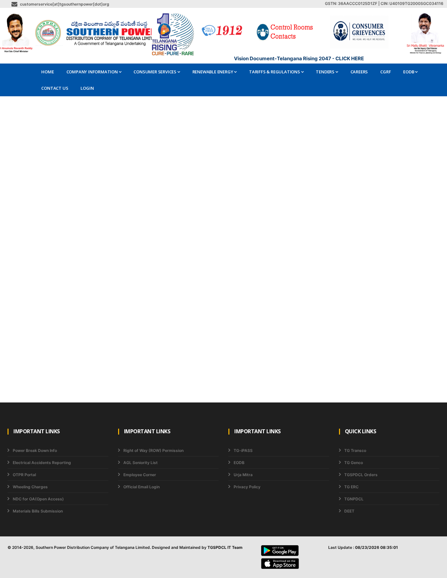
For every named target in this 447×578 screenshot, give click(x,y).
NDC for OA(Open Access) (38, 498)
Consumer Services (155, 72)
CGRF (385, 72)
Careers (359, 72)
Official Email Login (141, 486)
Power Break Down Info (35, 450)
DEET (349, 511)
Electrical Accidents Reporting (42, 462)
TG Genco (353, 462)
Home (47, 72)
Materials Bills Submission (38, 511)
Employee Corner (139, 474)
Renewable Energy (213, 72)
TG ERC (351, 486)
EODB (409, 72)
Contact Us (54, 88)
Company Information (92, 72)
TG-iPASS (243, 450)
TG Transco (355, 450)
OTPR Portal (24, 474)
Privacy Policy (247, 486)
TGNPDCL (354, 498)
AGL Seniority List (140, 462)
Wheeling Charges (30, 486)
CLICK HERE (349, 58)
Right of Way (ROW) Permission (153, 450)
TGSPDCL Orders (361, 474)
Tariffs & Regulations (275, 72)
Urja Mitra (243, 474)
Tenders (325, 72)
